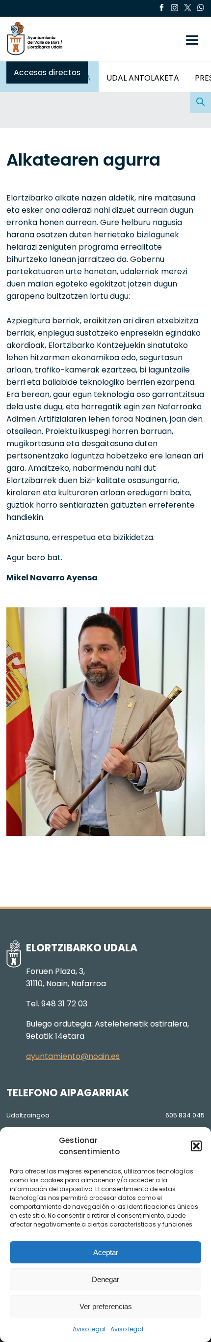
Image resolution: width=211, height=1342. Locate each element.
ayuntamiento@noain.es (73, 1056)
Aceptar (105, 1252)
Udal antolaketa (142, 78)
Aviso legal (89, 1329)
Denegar (105, 1279)
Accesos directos (47, 72)
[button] (196, 1146)
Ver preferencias (105, 1306)
